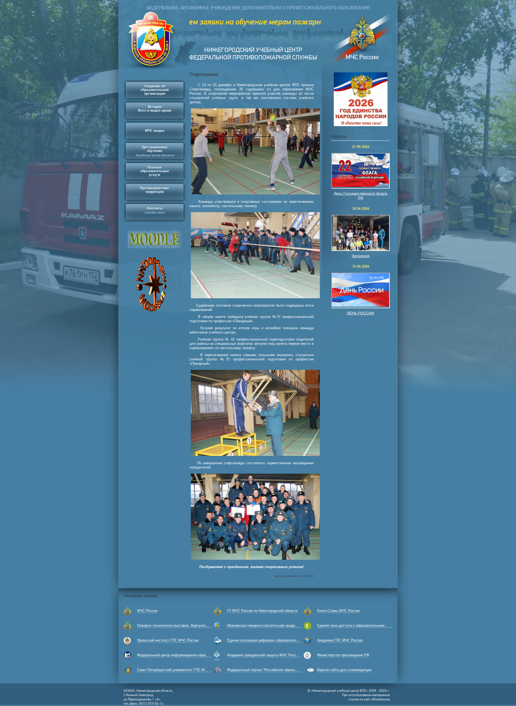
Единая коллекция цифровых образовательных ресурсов (274, 640)
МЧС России (147, 611)
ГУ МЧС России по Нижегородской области (262, 611)
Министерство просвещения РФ (343, 655)
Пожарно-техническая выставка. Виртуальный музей (180, 625)
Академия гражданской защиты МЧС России (263, 655)
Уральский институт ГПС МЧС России (168, 640)
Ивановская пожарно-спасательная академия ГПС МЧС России (279, 625)
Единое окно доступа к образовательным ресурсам (359, 625)
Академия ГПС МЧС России (340, 640)
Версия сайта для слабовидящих (344, 670)
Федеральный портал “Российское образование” (266, 670)
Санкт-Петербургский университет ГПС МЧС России (179, 670)
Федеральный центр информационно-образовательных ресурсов (190, 655)
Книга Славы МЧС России (338, 611)
